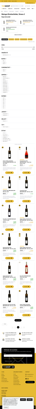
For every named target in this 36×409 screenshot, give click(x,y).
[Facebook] (26, 378)
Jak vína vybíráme (4, 378)
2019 (4, 105)
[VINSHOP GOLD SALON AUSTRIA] (26, 239)
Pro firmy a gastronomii (4, 381)
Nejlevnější (11, 39)
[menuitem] (4, 8)
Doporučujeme (4, 39)
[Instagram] (28, 378)
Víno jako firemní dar (16, 381)
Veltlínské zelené (6, 90)
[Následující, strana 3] (21, 327)
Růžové (4, 63)
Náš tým (2, 374)
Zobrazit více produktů (18, 34)
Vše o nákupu (15, 375)
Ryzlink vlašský (5, 86)
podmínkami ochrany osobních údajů (17, 358)
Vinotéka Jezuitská (4, 390)
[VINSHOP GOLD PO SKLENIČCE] (26, 153)
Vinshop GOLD (5, 135)
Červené (4, 62)
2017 (4, 106)
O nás (2, 1)
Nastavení (6, 407)
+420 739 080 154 (30, 376)
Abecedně (30, 39)
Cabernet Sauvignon (6, 78)
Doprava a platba (14, 1)
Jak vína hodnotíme (4, 380)
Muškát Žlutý (5, 82)
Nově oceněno (5, 134)
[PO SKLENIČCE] (26, 268)
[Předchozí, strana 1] (15, 327)
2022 (4, 102)
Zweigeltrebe (5, 92)
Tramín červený (5, 89)
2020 (4, 103)
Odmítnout (23, 399)
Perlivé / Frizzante (6, 126)
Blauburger (5, 76)
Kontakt (14, 374)
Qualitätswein (5, 115)
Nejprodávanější (24, 39)
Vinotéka (9, 1)
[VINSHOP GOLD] (9, 153)
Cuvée (4, 79)
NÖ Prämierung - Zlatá (6, 138)
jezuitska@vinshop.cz (30, 374)
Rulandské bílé (5, 83)
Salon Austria (5, 141)
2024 (4, 99)
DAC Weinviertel (5, 113)
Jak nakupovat (15, 378)
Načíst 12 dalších (18, 320)
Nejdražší (17, 39)
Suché (4, 69)
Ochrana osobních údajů (17, 384)
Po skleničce (5, 137)
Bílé (4, 60)
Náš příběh (5, 1)
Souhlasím (29, 399)
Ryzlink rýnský (5, 85)
